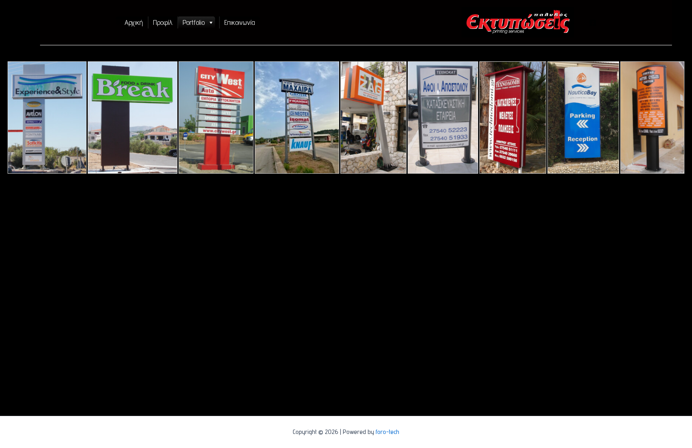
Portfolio (194, 22)
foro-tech (387, 432)
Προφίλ (163, 22)
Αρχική (134, 22)
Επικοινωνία (239, 22)
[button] (210, 22)
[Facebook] (592, 22)
